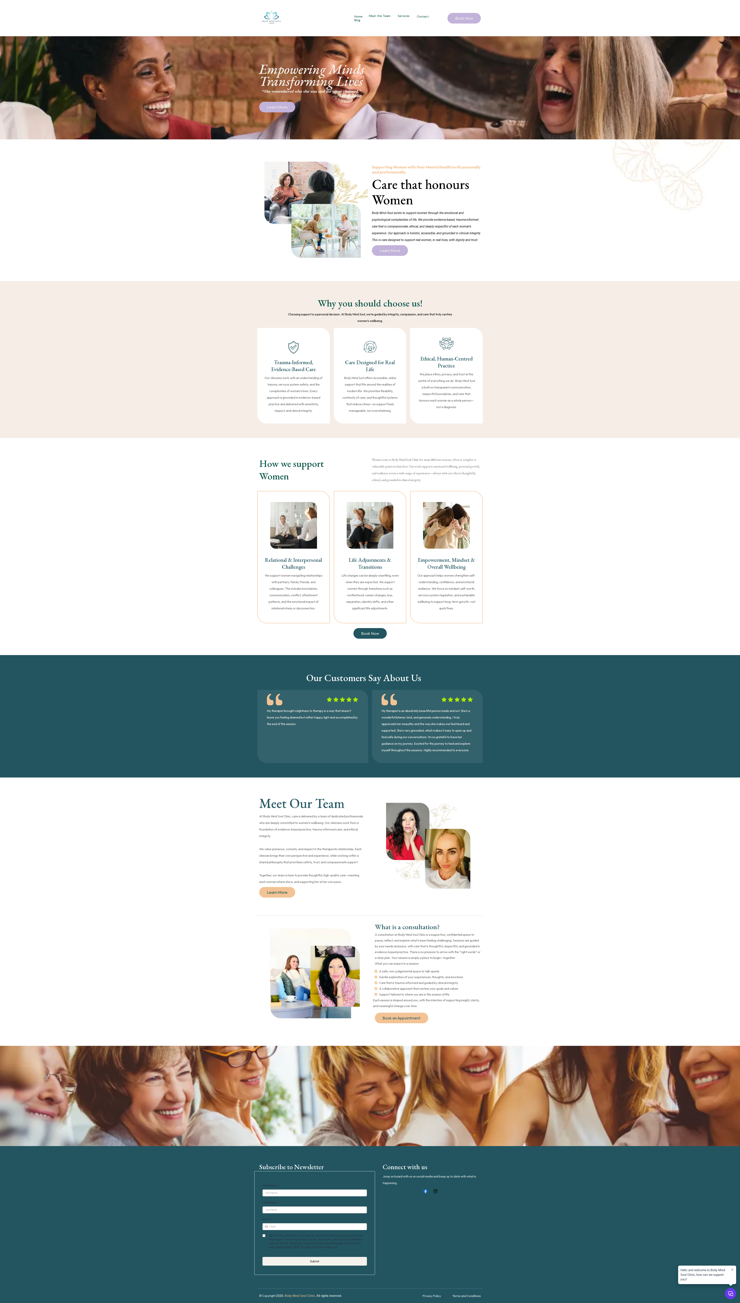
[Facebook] (425, 1191)
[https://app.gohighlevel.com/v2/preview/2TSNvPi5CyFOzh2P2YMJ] (271, 18)
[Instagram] (436, 1191)
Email (267, 1219)
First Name (269, 1185)
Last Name (269, 1202)
